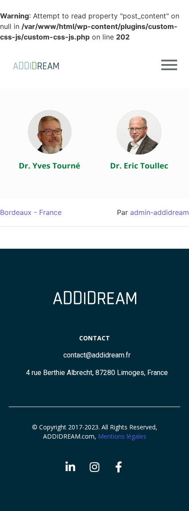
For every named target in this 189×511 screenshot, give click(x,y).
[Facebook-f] (119, 467)
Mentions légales (122, 436)
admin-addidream (159, 212)
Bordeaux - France (31, 212)
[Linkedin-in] (70, 467)
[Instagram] (94, 467)
